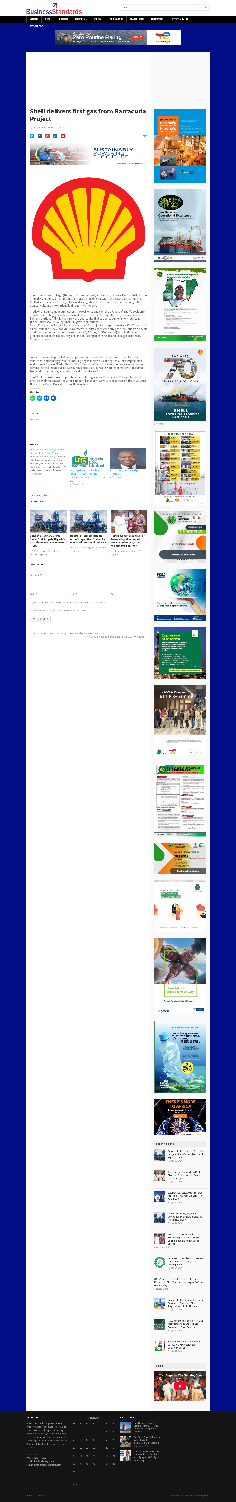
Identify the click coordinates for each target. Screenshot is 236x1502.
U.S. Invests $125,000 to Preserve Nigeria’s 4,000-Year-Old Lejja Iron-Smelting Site (185, 1195)
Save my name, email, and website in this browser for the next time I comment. (70, 602)
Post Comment (40, 619)
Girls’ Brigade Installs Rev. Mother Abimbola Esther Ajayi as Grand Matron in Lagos (185, 1175)
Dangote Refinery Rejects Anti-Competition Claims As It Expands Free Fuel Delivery (88, 539)
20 (94, 1456)
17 (74, 1456)
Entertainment (180, 19)
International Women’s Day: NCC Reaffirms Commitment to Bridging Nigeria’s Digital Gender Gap (147, 1456)
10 (74, 1447)
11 (81, 1447)
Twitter (32, 136)
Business (80, 19)
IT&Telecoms (137, 19)
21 (100, 1456)
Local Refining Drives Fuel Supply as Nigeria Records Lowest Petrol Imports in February (146, 1427)
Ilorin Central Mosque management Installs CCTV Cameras (114, 636)
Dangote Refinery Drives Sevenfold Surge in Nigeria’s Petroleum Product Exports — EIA (47, 541)
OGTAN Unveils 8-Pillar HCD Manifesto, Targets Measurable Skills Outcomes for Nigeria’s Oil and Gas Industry (179, 1282)
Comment (35, 575)
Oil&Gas (47, 495)
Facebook (40, 136)
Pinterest (63, 136)
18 (81, 1456)
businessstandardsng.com (196, 1495)
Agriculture (116, 19)
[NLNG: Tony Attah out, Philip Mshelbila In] (128, 458)
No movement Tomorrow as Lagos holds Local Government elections (68, 633)
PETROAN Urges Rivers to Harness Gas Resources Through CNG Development (185, 1261)
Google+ (47, 136)
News (47, 19)
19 (87, 1456)
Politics (63, 19)
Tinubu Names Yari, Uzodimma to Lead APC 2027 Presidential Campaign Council (184, 1344)
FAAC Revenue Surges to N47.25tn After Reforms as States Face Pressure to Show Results (185, 1323)
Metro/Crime (158, 19)
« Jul (75, 1483)
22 (107, 1456)
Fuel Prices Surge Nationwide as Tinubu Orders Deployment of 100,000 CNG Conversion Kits (147, 1441)
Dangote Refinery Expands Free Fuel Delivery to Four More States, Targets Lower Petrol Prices (186, 1303)
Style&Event (37, 26)
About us (41, 1495)
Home (35, 19)
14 (100, 1447)
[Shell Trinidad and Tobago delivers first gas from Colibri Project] (50, 462)
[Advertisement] (118, 78)
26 (87, 1464)
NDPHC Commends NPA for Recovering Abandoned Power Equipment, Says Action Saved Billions (127, 541)
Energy (97, 19)
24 (74, 1464)
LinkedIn (55, 136)
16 (113, 1447)
